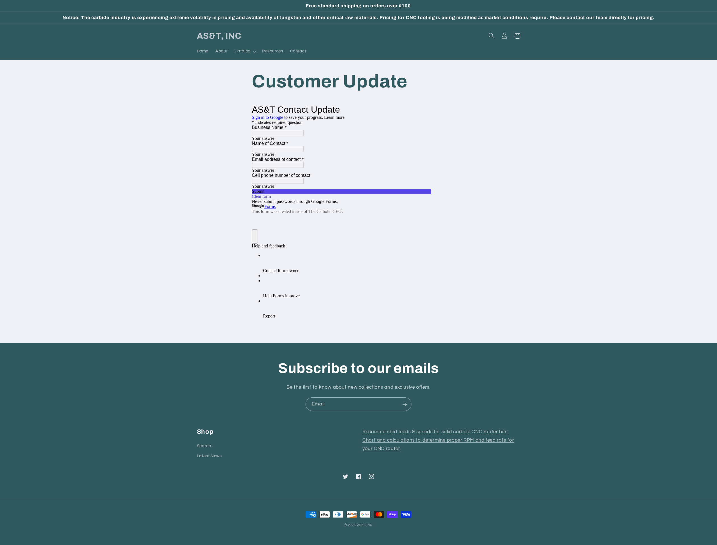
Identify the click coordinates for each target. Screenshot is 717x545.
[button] (245, 51)
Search (204, 446)
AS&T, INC (365, 525)
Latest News (209, 456)
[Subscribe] (404, 404)
